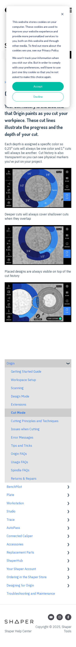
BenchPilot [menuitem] (14, 487)
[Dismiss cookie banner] (62, 14)
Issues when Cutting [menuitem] (25, 429)
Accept (38, 86)
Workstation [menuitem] (15, 503)
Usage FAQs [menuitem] (19, 462)
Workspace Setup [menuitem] (23, 380)
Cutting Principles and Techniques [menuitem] (34, 421)
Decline (38, 96)
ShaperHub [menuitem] (15, 560)
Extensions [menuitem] (18, 404)
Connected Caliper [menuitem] (20, 536)
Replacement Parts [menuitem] (20, 552)
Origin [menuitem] (11, 363)
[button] (68, 364)
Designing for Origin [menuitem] (20, 585)
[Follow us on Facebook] (68, 617)
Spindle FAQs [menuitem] (20, 470)
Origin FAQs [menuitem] (19, 454)
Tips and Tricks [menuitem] (21, 445)
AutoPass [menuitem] (13, 528)
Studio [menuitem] (11, 511)
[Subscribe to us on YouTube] (51, 617)
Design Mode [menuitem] (20, 396)
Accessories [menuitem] (15, 544)
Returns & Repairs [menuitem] (23, 478)
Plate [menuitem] (10, 495)
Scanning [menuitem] (17, 388)
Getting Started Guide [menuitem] (26, 371)
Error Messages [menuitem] (22, 437)
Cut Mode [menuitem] (18, 413)
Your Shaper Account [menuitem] (21, 569)
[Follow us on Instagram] (60, 617)
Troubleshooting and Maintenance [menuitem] (31, 593)
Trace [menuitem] (11, 520)
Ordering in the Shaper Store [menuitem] (27, 577)
